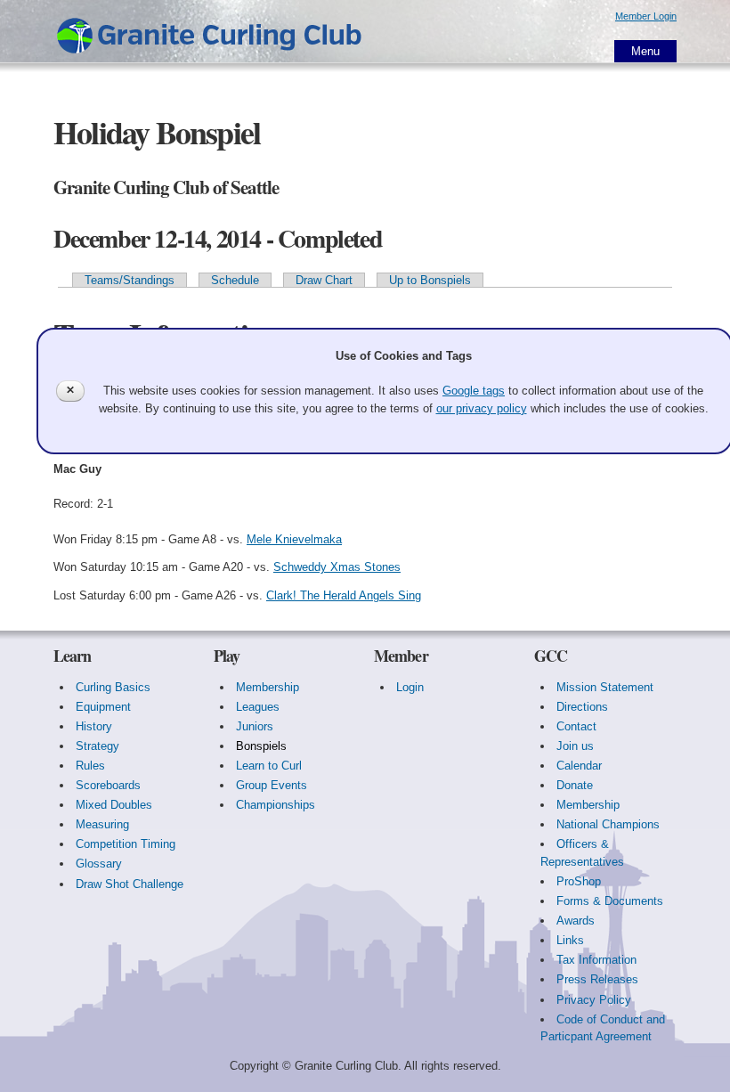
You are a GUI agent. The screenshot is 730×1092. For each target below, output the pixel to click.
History (94, 726)
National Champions (608, 824)
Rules (90, 765)
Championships (275, 804)
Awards (575, 920)
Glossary (99, 863)
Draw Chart (324, 280)
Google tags (473, 390)
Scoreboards (108, 785)
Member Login (646, 16)
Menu (645, 51)
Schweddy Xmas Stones (337, 567)
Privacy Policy (593, 999)
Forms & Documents (609, 901)
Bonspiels (261, 746)
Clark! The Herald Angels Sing (343, 595)
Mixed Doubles (114, 804)
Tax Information (596, 959)
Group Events (271, 785)
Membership (267, 687)
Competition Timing (125, 844)
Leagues (258, 706)
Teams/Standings (129, 280)
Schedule (235, 280)
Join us (575, 746)
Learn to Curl (269, 765)
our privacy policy (481, 408)
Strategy (97, 746)
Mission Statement (604, 687)
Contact (576, 726)
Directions (582, 706)
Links (570, 940)
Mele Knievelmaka (294, 539)
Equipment (103, 706)
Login (410, 687)
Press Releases (597, 979)
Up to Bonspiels (430, 280)
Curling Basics (113, 687)
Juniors (254, 726)
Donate (574, 785)
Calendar (579, 765)
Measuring (102, 824)
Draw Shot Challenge (129, 884)
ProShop (578, 881)
